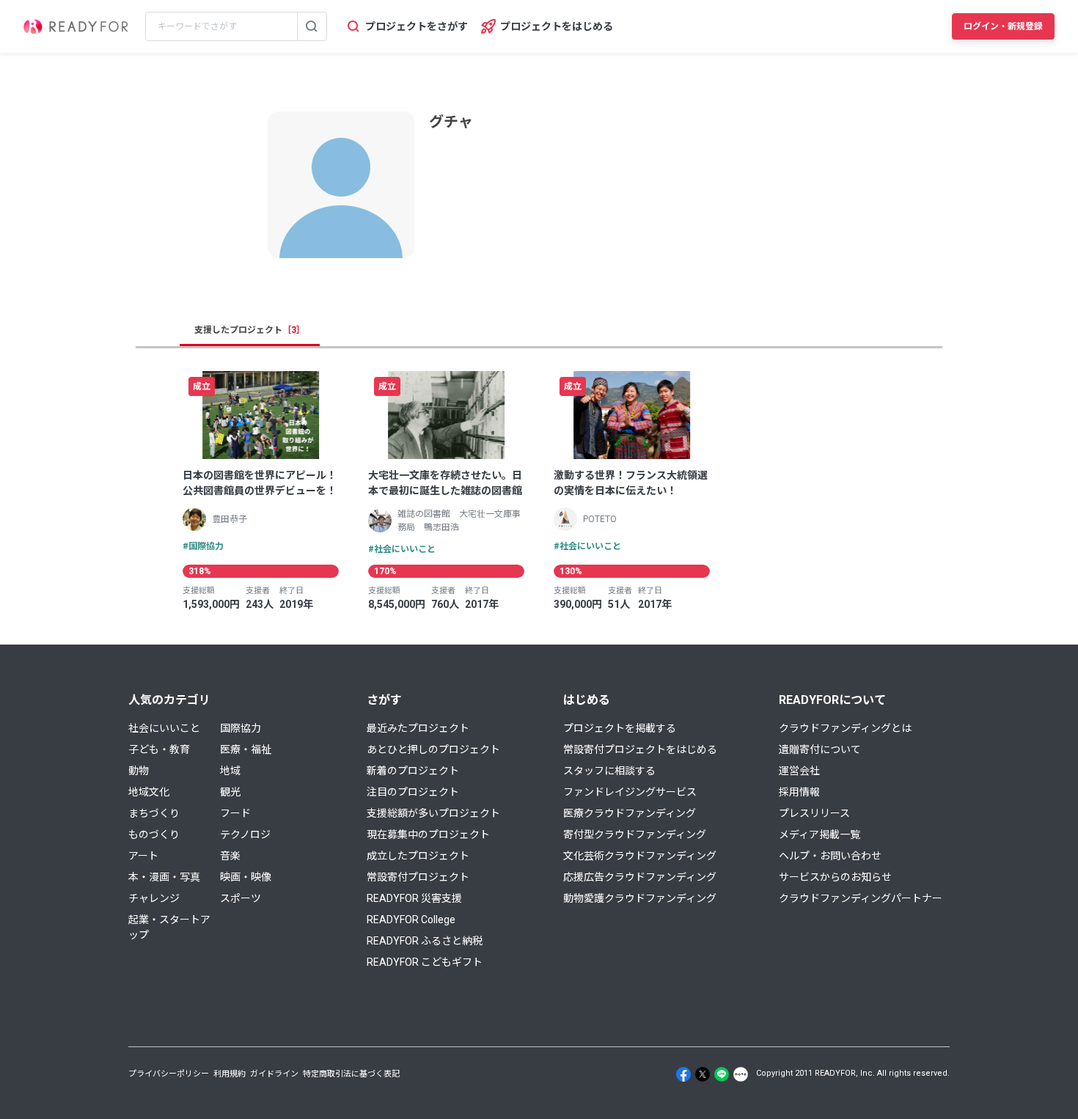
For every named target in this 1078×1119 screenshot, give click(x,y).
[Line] (721, 1074)
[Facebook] (683, 1074)
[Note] (740, 1074)
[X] (702, 1074)
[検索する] (311, 26)
